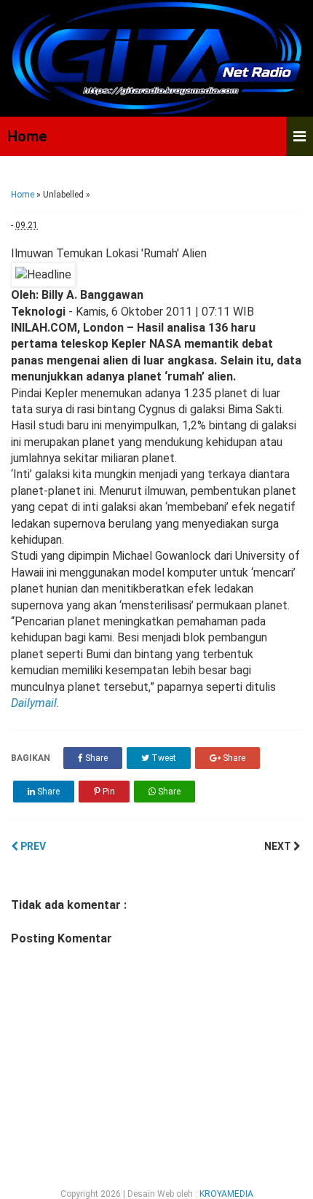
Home (27, 136)
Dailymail (34, 703)
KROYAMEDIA (226, 1194)
